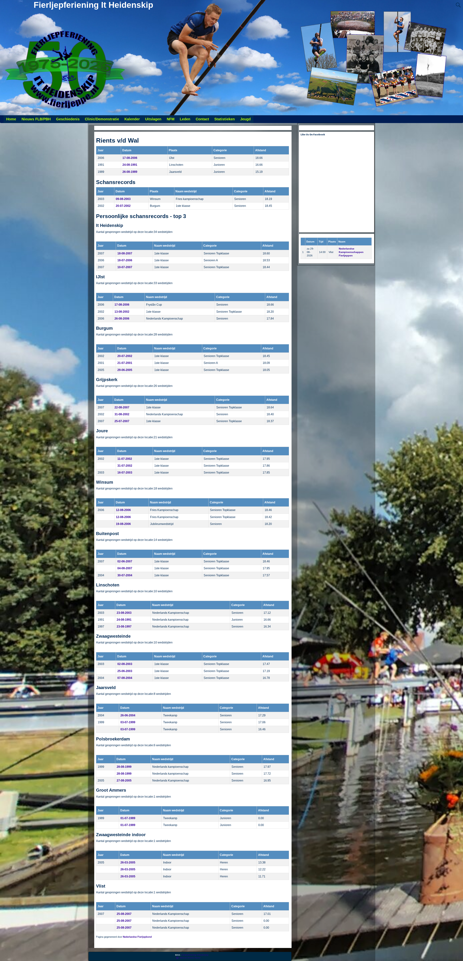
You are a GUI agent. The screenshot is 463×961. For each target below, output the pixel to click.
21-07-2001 (124, 362)
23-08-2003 (124, 612)
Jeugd (245, 119)
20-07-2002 (123, 205)
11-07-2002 (124, 458)
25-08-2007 (124, 913)
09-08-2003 (123, 198)
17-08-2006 (129, 157)
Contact (202, 119)
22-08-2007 (121, 407)
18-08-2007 (124, 253)
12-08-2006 (123, 510)
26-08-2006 (121, 318)
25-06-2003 (124, 671)
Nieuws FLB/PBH (36, 119)
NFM (171, 119)
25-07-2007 (121, 421)
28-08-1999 (124, 766)
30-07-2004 (124, 575)
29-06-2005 (124, 369)
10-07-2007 (124, 267)
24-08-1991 (129, 164)
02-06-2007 (124, 561)
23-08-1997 (124, 626)
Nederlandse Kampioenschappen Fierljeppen (351, 252)
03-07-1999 (127, 722)
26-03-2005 (127, 862)
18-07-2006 (124, 260)
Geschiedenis (68, 119)
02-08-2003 (124, 664)
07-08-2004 (124, 677)
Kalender (132, 119)
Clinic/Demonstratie (102, 119)
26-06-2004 (127, 715)
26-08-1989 (129, 171)
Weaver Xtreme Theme (190, 957)
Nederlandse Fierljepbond (137, 937)
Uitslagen (153, 119)
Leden (185, 119)
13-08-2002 (121, 311)
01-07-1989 (127, 818)
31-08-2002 (121, 414)
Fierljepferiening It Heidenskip (93, 5)
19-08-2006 (123, 523)
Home (11, 119)
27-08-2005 (124, 780)
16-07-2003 (124, 472)
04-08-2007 (124, 568)
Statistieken (224, 119)
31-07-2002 (124, 465)
